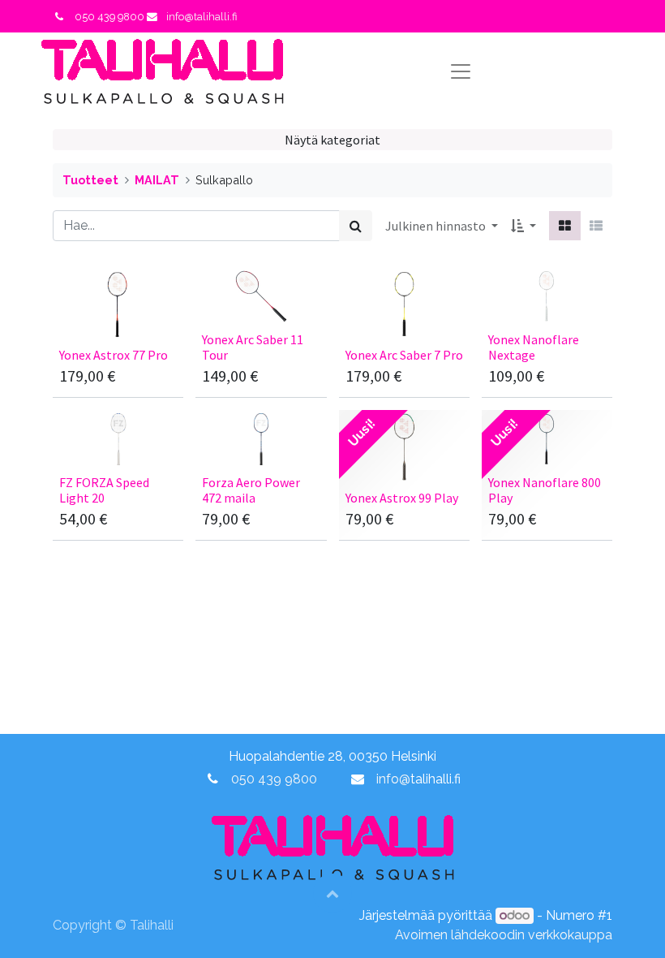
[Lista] (596, 225)
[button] (523, 225)
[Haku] (355, 225)
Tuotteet (90, 180)
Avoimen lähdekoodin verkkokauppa (503, 935)
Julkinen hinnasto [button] (436, 226)
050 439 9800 (274, 779)
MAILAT (157, 180)
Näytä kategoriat (332, 140)
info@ (393, 779)
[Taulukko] (565, 225)
